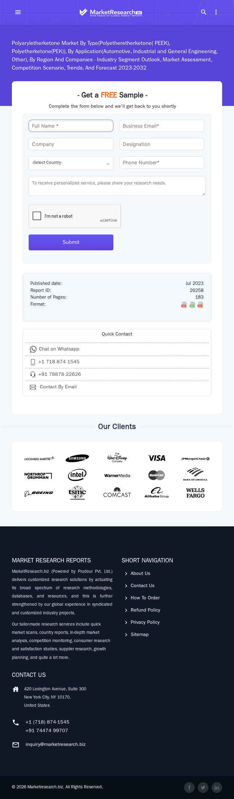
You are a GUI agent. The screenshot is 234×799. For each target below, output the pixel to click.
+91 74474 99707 (47, 731)
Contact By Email (57, 387)
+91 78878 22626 (59, 374)
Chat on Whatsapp (59, 349)
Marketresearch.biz (45, 787)
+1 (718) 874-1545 (47, 722)
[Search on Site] (204, 12)
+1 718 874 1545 (59, 362)
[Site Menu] (18, 12)
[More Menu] (216, 12)
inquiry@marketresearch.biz (56, 745)
